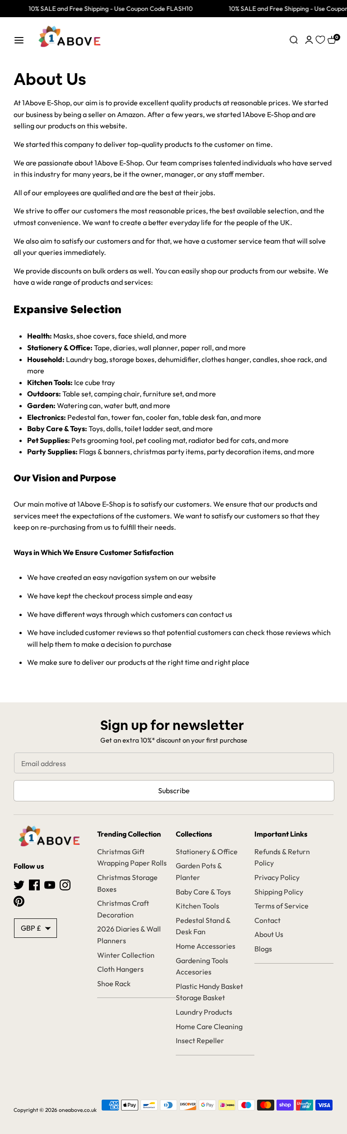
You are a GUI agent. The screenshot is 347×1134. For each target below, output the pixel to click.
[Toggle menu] (19, 40)
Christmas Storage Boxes (127, 883)
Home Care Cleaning (209, 1026)
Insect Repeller (200, 1040)
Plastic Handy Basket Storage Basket (209, 992)
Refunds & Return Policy (282, 857)
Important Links (280, 833)
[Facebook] (34, 884)
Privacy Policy (277, 877)
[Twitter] (19, 884)
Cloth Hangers (120, 969)
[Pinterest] (19, 900)
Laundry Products (204, 1011)
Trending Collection (129, 833)
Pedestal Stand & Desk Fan (203, 926)
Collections (194, 833)
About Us (268, 934)
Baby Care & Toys (203, 891)
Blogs (263, 948)
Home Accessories (205, 945)
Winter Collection (126, 955)
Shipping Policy (278, 891)
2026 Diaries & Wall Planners (129, 934)
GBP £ (31, 927)
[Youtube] (49, 884)
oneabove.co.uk (78, 1109)
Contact (267, 920)
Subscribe (174, 790)
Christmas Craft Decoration (123, 909)
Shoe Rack (114, 983)
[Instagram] (65, 884)
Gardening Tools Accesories (202, 966)
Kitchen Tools (197, 905)
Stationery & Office (207, 851)
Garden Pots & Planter (199, 871)
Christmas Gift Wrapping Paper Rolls (132, 857)
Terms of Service (281, 905)
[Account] (309, 38)
